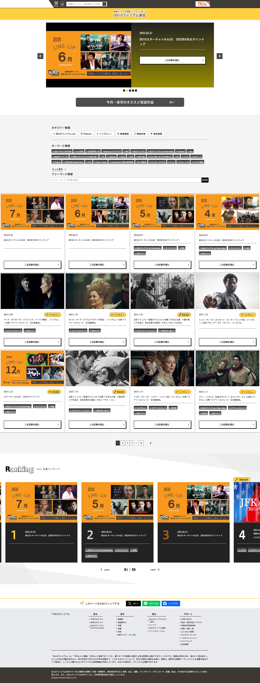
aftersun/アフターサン (112, 151)
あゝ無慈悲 (142, 162)
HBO (131, 157)
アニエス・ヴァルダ (158, 162)
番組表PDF (122, 622)
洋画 (188, 54)
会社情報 (184, 644)
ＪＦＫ (186, 157)
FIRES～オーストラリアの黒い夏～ (85, 157)
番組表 (120, 619)
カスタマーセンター (189, 635)
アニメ (172, 162)
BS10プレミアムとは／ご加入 (158, 620)
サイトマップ (186, 641)
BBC (127, 151)
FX (103, 157)
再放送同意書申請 (188, 625)
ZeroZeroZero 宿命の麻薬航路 (122, 162)
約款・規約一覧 (187, 628)
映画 (247, 248)
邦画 (119, 628)
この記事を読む (171, 68)
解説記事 (141, 134)
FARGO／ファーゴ (61, 157)
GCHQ (122, 157)
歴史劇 (174, 408)
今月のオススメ (97, 619)
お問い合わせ (186, 619)
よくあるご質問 (187, 631)
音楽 (119, 631)
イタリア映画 (198, 162)
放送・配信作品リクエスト (191, 622)
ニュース (152, 625)
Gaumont (112, 157)
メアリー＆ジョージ (14, 331)
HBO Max (141, 157)
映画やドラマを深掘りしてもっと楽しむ (130, 14)
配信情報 (157, 134)
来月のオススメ (97, 622)
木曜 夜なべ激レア (167, 331)
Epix (191, 151)
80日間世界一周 (94, 151)
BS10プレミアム (139, 151)
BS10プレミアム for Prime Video (154, 54)
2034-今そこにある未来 (62, 151)
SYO (89, 162)
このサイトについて (189, 638)
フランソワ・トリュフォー (146, 331)
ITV (177, 157)
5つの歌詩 (79, 151)
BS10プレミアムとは (65, 134)
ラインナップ (176, 54)
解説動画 (124, 134)
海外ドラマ (200, 54)
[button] (43, 56)
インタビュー (106, 134)
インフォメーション (157, 631)
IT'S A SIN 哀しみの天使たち (161, 157)
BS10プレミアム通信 (157, 628)
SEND (205, 180)
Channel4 (181, 151)
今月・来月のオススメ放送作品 (130, 102)
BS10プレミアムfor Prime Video (97, 626)
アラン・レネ (184, 162)
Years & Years (101, 162)
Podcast (87, 134)
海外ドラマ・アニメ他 (126, 635)
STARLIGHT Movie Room (74, 162)
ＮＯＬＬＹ (197, 157)
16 (141, 443)
